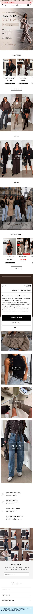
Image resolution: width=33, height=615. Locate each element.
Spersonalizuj (15, 322)
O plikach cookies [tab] (26, 290)
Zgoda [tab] (5, 290)
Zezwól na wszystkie (16, 317)
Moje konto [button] (6, 595)
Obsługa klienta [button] (8, 600)
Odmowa (16, 328)
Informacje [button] (6, 590)
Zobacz (16, 88)
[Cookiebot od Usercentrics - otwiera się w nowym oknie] (24, 286)
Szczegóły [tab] (15, 290)
